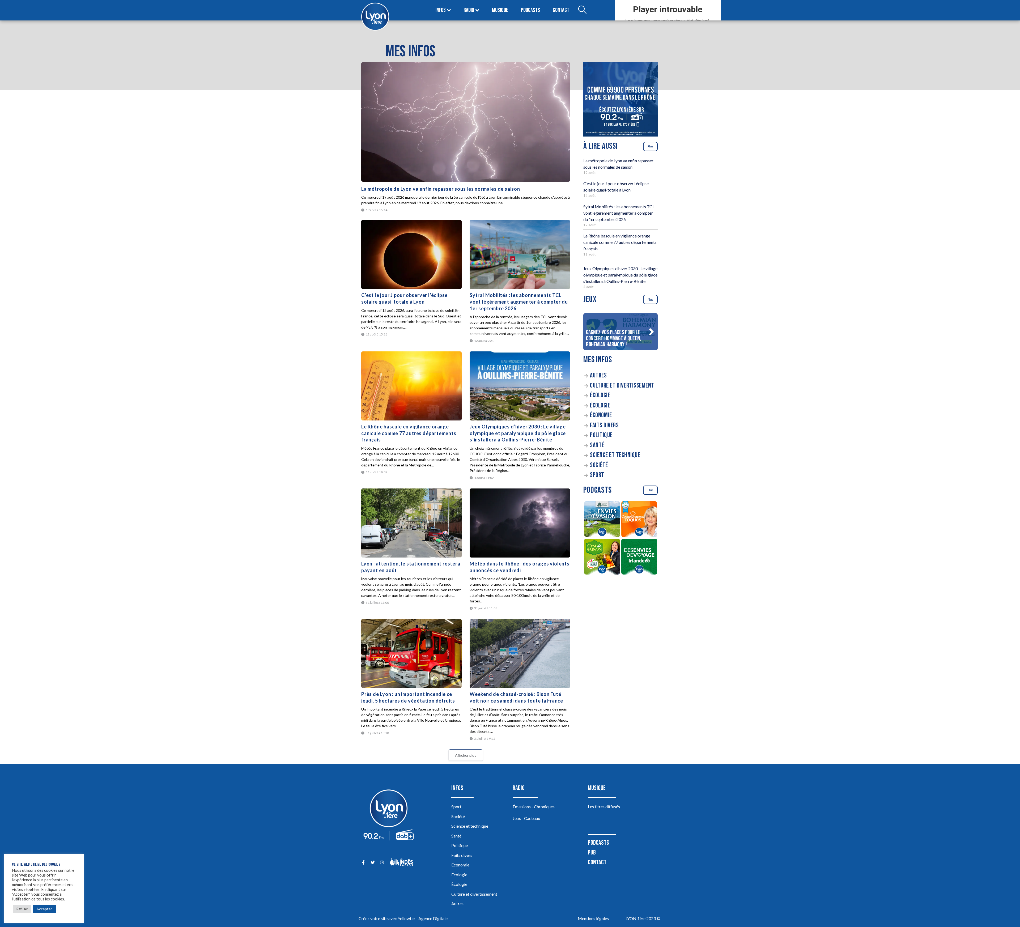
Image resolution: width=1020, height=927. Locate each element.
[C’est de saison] (601, 557)
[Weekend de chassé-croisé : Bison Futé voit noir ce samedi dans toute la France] (520, 653)
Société (599, 465)
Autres (598, 375)
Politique (601, 435)
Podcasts (530, 10)
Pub (592, 852)
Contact (561, 10)
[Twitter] (372, 862)
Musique (500, 10)
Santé (597, 445)
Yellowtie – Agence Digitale (423, 918)
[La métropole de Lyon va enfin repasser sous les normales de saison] (465, 122)
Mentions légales (593, 918)
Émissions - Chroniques (534, 806)
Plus (650, 146)
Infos (440, 10)
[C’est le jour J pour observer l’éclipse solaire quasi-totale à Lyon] (411, 254)
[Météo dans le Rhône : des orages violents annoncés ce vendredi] (520, 523)
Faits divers (604, 425)
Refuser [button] (22, 909)
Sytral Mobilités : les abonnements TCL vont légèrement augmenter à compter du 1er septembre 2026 (519, 301)
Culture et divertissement (622, 385)
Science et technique (615, 455)
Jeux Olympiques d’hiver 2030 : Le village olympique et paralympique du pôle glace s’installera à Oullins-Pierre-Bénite (518, 433)
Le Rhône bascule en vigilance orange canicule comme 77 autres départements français (408, 433)
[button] (651, 331)
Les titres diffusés (604, 806)
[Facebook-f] (363, 862)
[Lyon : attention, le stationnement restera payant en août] (411, 523)
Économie (601, 415)
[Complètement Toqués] (639, 520)
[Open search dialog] (582, 10)
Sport (597, 475)
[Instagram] (381, 862)
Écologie (600, 395)
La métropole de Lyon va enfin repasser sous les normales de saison (440, 189)
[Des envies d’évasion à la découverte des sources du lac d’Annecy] (601, 520)
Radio (469, 10)
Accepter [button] (44, 909)
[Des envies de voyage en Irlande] (639, 557)
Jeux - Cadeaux (526, 818)
